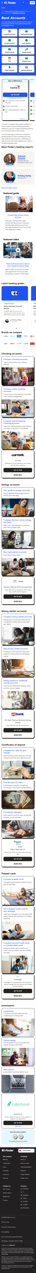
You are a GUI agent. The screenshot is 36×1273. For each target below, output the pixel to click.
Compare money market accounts (18, 617)
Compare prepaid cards (14, 879)
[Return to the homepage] (10, 3)
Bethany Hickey (24, 176)
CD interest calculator (13, 812)
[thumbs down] (21, 1137)
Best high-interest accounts (15, 552)
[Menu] (2, 3)
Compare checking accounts (16, 359)
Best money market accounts (16, 649)
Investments (8, 1011)
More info (18, 475)
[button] (18, 250)
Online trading (9, 1040)
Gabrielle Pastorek (21, 157)
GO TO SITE (15, 95)
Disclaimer (22, 119)
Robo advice (8, 1070)
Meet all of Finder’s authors (9, 187)
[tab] (16, 328)
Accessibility (5, 1232)
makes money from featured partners (14, 11)
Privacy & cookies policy (8, 1227)
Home (3, 7)
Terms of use (5, 1222)
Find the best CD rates (13, 782)
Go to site (18, 470)
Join (32, 3)
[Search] (23, 2)
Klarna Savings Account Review (13, 307)
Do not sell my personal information (11, 1237)
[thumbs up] (15, 1137)
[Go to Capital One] (15, 87)
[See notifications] (27, 3)
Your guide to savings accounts (17, 490)
